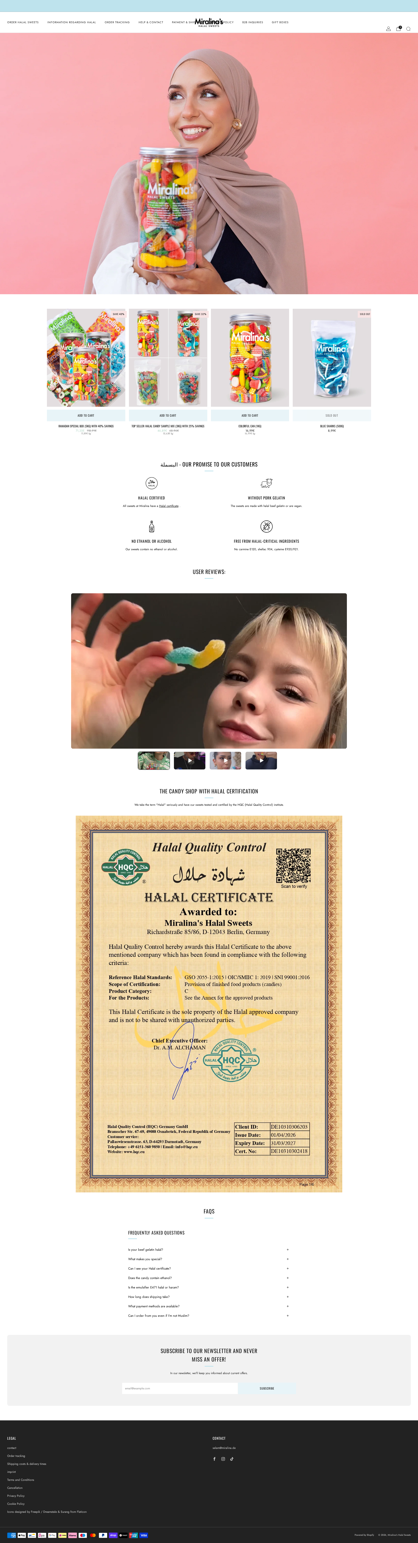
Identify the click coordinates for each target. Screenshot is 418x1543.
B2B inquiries (252, 22)
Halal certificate (169, 506)
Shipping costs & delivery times (26, 1464)
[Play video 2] (189, 760)
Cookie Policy (15, 1504)
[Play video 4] (261, 760)
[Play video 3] (225, 760)
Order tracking (117, 22)
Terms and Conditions (20, 1480)
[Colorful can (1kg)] (250, 358)
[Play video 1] (154, 760)
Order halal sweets (23, 22)
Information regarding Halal (71, 22)
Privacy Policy (15, 1496)
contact (11, 1448)
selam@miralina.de (224, 1448)
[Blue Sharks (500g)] (332, 358)
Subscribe (267, 1388)
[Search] (408, 28)
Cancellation (14, 1488)
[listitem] (209, 6)
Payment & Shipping (187, 22)
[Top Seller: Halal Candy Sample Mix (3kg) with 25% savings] (168, 358)
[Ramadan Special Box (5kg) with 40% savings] (86, 358)
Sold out (332, 415)
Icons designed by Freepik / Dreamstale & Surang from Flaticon (47, 1512)
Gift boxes (280, 22)
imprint (11, 1472)
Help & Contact (151, 22)
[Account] (388, 28)
